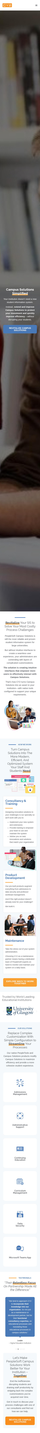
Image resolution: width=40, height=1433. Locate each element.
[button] (36, 5)
